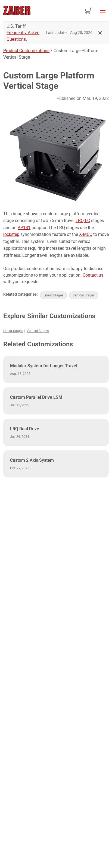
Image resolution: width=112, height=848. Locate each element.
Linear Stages (53, 295)
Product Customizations (26, 50)
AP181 (24, 227)
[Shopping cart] (88, 10)
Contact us (93, 275)
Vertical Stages (84, 295)
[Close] (100, 32)
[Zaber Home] (16, 10)
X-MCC (85, 234)
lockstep (11, 234)
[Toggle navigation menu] (103, 11)
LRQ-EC (83, 220)
